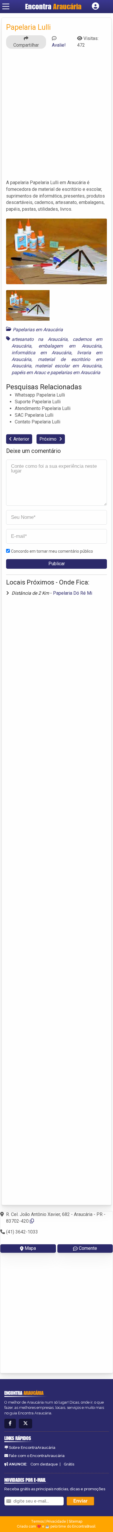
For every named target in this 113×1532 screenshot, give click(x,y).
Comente (88, 1248)
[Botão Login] (95, 6)
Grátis (69, 1464)
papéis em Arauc (29, 372)
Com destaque (44, 1464)
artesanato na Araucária (40, 339)
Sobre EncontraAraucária (32, 1447)
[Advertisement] (56, 117)
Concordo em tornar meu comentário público (52, 551)
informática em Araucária (41, 352)
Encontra (53, 6)
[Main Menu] (6, 6)
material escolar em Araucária (68, 366)
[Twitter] (25, 1423)
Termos (37, 1521)
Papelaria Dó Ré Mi (72, 593)
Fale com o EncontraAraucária (37, 1456)
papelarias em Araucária (75, 372)
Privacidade (56, 1521)
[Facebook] (10, 1423)
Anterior (21, 439)
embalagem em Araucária (70, 346)
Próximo (48, 439)
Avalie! (59, 45)
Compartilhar (26, 45)
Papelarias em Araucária (38, 329)
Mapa (30, 1248)
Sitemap (75, 1521)
